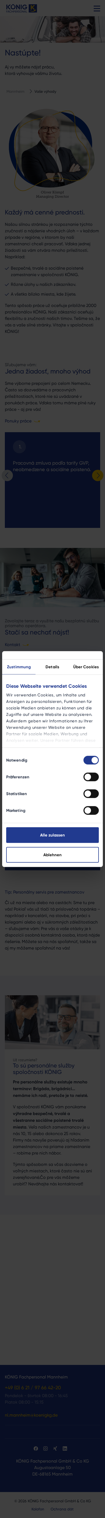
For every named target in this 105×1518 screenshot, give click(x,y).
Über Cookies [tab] (86, 666)
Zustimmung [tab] (19, 666)
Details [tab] (52, 666)
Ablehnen (52, 854)
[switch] (91, 776)
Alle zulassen (52, 834)
